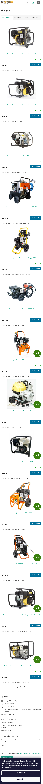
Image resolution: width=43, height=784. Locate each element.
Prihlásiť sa (7, 758)
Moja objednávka (6, 730)
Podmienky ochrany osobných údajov (12, 725)
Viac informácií (7, 768)
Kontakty (3, 728)
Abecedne (35, 18)
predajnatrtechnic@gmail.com (13, 701)
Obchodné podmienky (7, 723)
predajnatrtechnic (9, 715)
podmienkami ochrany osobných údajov (30, 753)
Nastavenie (21, 773)
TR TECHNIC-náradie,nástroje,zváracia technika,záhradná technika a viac (23, 711)
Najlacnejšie (18, 18)
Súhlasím (20, 779)
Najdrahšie (27, 18)
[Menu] (38, 2)
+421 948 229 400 (9, 707)
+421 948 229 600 (9, 704)
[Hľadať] (28, 2)
